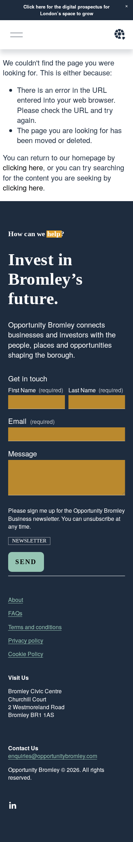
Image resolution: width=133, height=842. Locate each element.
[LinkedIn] (12, 805)
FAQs (15, 613)
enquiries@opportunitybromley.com (52, 756)
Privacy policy (25, 640)
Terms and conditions (35, 627)
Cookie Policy (25, 654)
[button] (126, 6)
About (15, 600)
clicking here (23, 167)
